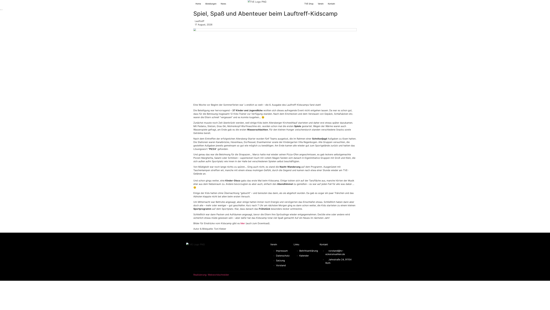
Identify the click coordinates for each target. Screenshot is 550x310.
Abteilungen (210, 3)
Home (198, 3)
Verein (321, 3)
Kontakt (331, 3)
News (223, 3)
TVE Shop (309, 3)
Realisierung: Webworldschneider (211, 274)
